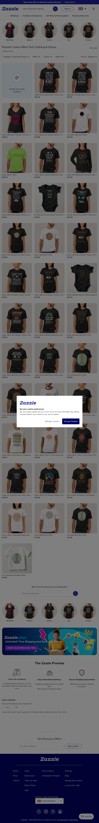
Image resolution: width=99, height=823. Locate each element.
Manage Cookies (52, 421)
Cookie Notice (49, 412)
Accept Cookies (71, 421)
